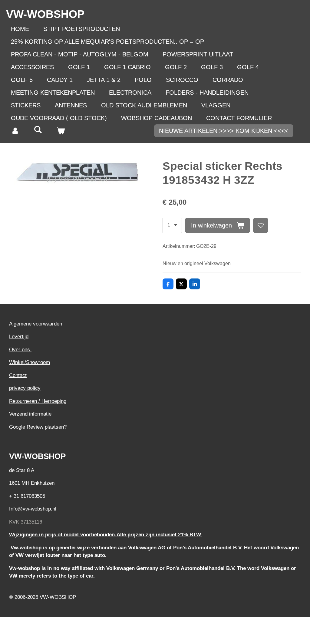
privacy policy (25, 388)
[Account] (15, 130)
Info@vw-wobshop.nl (32, 509)
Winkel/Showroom (29, 362)
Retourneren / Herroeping (37, 401)
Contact (18, 375)
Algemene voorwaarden (35, 324)
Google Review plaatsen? (38, 427)
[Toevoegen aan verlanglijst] (260, 225)
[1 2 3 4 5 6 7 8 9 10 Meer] (172, 225)
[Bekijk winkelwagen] (60, 130)
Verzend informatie (30, 414)
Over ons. (20, 349)
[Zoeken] (38, 129)
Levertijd (18, 336)
